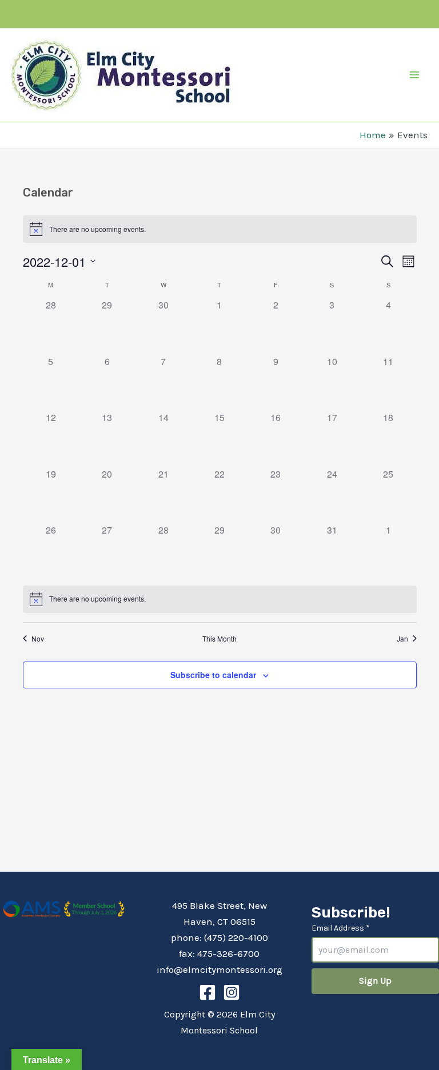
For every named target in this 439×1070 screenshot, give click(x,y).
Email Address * (341, 928)
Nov (37, 638)
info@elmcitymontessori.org (219, 969)
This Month (219, 638)
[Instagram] (231, 992)
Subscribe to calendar (213, 674)
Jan (402, 638)
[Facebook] (207, 992)
